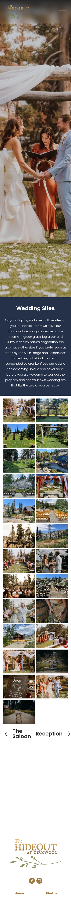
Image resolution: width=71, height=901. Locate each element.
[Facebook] (32, 881)
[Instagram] (39, 881)
